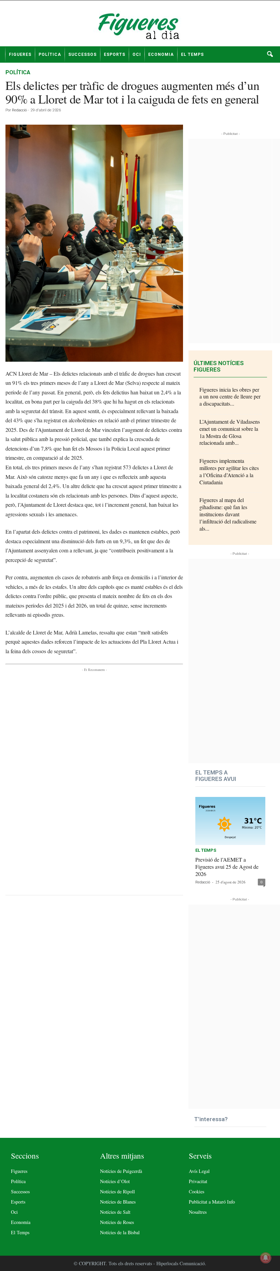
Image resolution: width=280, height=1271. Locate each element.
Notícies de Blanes (118, 1201)
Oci (136, 54)
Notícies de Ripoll (117, 1191)
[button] (269, 54)
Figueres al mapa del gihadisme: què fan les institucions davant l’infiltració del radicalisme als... (227, 514)
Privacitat (198, 1181)
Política (50, 54)
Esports (114, 54)
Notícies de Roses (117, 1222)
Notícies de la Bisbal (120, 1232)
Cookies (196, 1191)
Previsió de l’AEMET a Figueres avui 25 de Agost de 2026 (226, 866)
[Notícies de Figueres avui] (140, 26)
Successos (82, 54)
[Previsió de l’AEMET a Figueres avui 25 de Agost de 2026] (230, 821)
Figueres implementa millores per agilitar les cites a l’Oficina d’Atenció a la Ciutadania (229, 471)
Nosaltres (198, 1212)
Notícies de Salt (115, 1212)
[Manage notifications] (265, 1257)
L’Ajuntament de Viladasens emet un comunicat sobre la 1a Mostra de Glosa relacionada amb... (229, 432)
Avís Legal (199, 1171)
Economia (161, 54)
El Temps (192, 54)
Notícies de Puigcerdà (121, 1171)
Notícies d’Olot (115, 1181)
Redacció (19, 110)
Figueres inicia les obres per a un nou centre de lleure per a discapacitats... (230, 396)
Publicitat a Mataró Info (212, 1201)
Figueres (20, 54)
